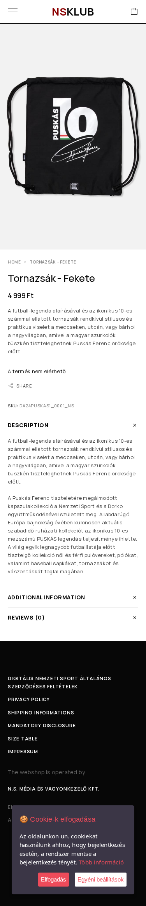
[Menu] (12, 11)
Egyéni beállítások (100, 879)
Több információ (101, 862)
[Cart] (134, 11)
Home (14, 262)
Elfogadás (53, 879)
